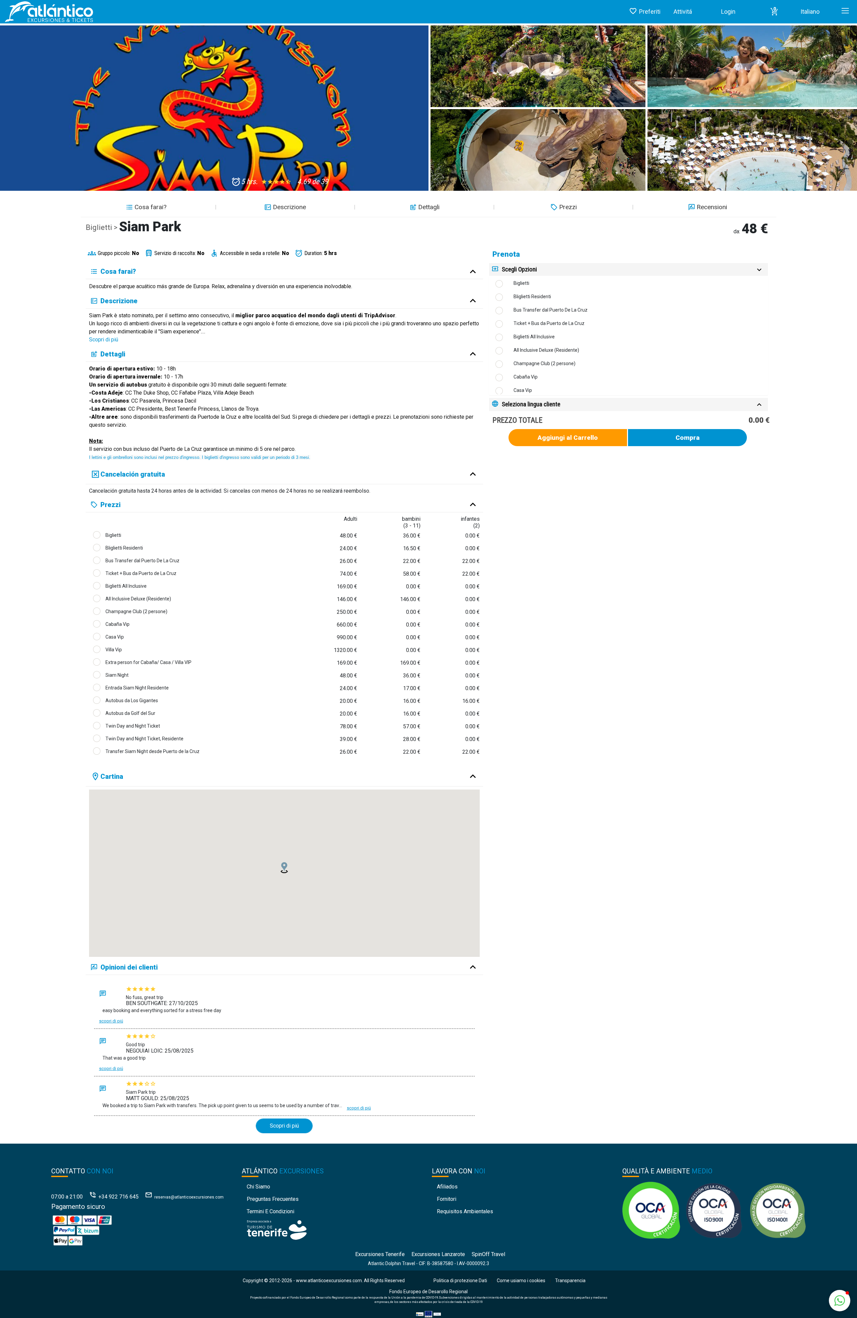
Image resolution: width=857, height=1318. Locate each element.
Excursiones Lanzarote (438, 1254)
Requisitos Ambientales (465, 1211)
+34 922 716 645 (118, 1196)
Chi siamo (258, 1186)
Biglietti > (102, 227)
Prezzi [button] (568, 207)
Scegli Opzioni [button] (519, 269)
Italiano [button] (810, 11)
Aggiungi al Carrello (568, 437)
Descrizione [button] (289, 207)
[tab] (628, 269)
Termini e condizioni (270, 1211)
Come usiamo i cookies (521, 1280)
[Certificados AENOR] (714, 1210)
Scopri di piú (103, 339)
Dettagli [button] (429, 207)
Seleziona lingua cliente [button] (531, 404)
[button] (774, 11)
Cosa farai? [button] (150, 207)
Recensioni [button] (712, 207)
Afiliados (447, 1186)
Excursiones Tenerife (380, 1254)
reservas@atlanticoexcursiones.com (189, 1197)
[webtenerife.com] (277, 1230)
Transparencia (570, 1280)
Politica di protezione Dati (460, 1280)
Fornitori (446, 1199)
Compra (688, 437)
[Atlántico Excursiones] (46, 11)
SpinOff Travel (488, 1254)
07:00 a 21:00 (67, 1196)
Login (728, 11)
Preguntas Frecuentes (273, 1199)
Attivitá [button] (683, 11)
